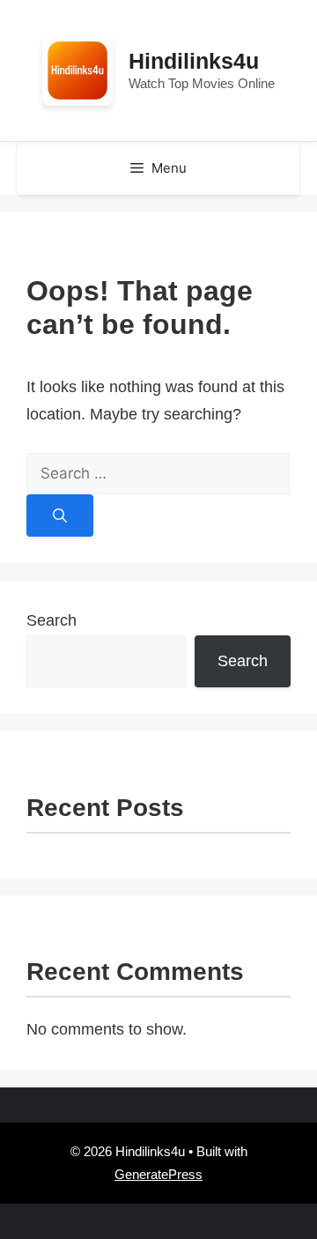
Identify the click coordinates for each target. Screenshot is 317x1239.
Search (51, 620)
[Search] (59, 515)
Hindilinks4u (194, 60)
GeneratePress (158, 1174)
